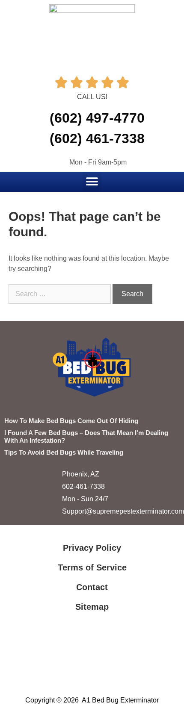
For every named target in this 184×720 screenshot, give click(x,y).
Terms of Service (92, 567)
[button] (92, 181)
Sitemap (92, 606)
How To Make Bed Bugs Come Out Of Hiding (71, 420)
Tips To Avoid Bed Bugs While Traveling (63, 452)
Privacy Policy (92, 547)
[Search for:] (61, 293)
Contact (92, 587)
